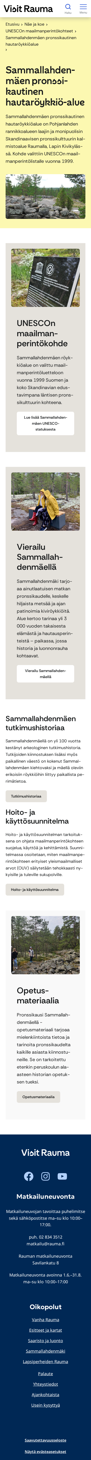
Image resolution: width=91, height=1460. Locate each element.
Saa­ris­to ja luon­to (45, 1340)
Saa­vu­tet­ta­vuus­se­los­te (45, 1440)
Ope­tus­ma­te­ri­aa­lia (38, 1096)
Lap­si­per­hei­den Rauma (45, 1361)
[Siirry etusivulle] (28, 8)
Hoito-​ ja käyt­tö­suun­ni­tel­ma (35, 889)
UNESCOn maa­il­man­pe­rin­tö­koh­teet (39, 31)
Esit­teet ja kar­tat (45, 1330)
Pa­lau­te (45, 1373)
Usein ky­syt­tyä (45, 1405)
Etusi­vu (12, 24)
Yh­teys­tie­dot (45, 1384)
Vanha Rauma (45, 1319)
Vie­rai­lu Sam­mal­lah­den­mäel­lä (45, 673)
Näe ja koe (34, 24)
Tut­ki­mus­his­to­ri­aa (26, 796)
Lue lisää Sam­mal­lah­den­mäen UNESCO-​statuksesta (45, 423)
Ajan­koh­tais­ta (45, 1394)
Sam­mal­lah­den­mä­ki (45, 1351)
